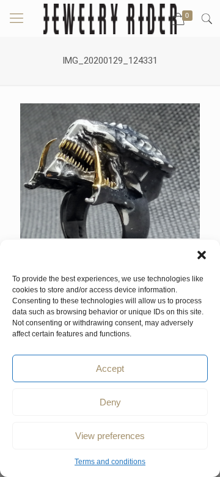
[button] (202, 255)
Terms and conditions (110, 461)
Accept (110, 368)
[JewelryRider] (110, 18)
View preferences (110, 436)
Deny (110, 402)
